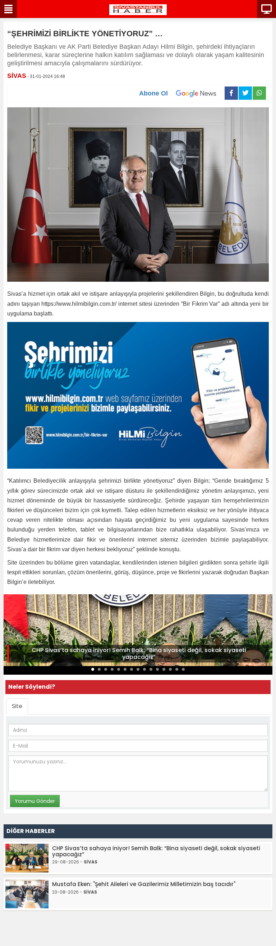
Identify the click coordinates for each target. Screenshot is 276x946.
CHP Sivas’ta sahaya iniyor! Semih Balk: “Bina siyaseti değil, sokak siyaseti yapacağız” (139, 653)
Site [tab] (17, 706)
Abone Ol (153, 93)
